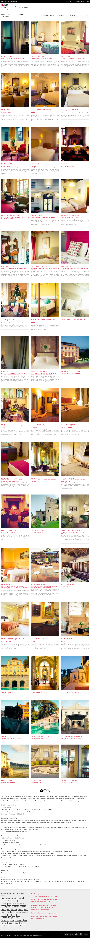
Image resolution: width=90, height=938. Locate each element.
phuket (18, 917)
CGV (24, 933)
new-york (4, 917)
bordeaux (20, 901)
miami (9, 914)
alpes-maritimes (6, 898)
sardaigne (11, 923)
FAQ (9, 933)
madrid (12, 912)
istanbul (4, 909)
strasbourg (4, 926)
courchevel (16, 903)
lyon (8, 912)
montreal (19, 914)
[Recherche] (15, 7)
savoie (16, 923)
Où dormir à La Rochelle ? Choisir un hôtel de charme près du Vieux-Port (44, 900)
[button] (5, 17)
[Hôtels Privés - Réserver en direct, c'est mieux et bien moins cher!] (6, 7)
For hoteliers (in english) (54, 933)
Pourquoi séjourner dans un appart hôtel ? (44, 913)
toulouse (11, 926)
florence (4, 906)
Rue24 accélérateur (38, 935)
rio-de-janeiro (19, 920)
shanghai (22, 923)
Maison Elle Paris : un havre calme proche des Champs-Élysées (44, 917)
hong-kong (23, 906)
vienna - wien (23, 926)
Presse (14, 933)
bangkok (21, 898)
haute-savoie (15, 906)
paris (13, 917)
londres (26, 909)
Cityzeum (28, 935)
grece (9, 906)
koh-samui (14, 909)
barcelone (4, 901)
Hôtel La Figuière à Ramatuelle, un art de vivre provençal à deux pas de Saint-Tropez (44, 895)
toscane (10, 14)
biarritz (14, 901)
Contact (19, 933)
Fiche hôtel (15, 34)
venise (16, 926)
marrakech (25, 912)
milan (14, 914)
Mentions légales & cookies (36, 933)
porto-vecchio (5, 920)
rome (25, 920)
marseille (4, 914)
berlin (9, 901)
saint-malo (4, 923)
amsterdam (14, 898)
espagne (22, 903)
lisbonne (20, 909)
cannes (9, 903)
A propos (76, 1)
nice (9, 917)
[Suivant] (48, 790)
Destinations (22, 7)
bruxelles (4, 903)
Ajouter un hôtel (85, 1)
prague (12, 920)
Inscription (68, 1)
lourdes (4, 912)
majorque (18, 912)
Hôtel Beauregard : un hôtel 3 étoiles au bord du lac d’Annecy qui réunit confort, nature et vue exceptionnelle (43, 907)
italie (3, 14)
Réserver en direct (15, 30)
